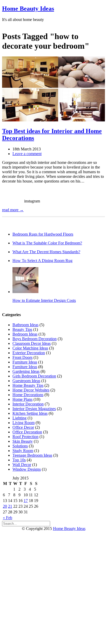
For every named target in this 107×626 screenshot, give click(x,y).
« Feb (7, 517)
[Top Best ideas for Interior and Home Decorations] (53, 120)
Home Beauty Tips (27, 385)
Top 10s (19, 460)
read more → (13, 210)
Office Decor (23, 427)
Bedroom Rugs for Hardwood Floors (42, 234)
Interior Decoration (28, 404)
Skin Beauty (22, 441)
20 (5, 506)
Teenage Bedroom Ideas (32, 455)
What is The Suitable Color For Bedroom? (47, 243)
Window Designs (26, 469)
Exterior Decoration (28, 353)
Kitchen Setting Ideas (30, 413)
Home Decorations (27, 394)
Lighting (19, 418)
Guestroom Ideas (26, 380)
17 (26, 500)
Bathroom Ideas (25, 325)
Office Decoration (27, 432)
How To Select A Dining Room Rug (42, 260)
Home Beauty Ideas (28, 8)
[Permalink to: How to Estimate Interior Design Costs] (25, 291)
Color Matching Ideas (30, 348)
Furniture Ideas (24, 362)
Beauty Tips (22, 329)
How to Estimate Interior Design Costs (44, 300)
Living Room (23, 422)
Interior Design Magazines (34, 408)
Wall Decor (21, 464)
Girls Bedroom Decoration (34, 376)
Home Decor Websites (30, 390)
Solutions (20, 446)
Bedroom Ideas (24, 334)
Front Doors (22, 357)
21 (10, 506)
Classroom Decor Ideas (31, 343)
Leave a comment (27, 153)
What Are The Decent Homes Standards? (46, 252)
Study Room (22, 450)
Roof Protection (25, 436)
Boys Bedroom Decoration (34, 339)
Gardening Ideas (25, 371)
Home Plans (22, 399)
